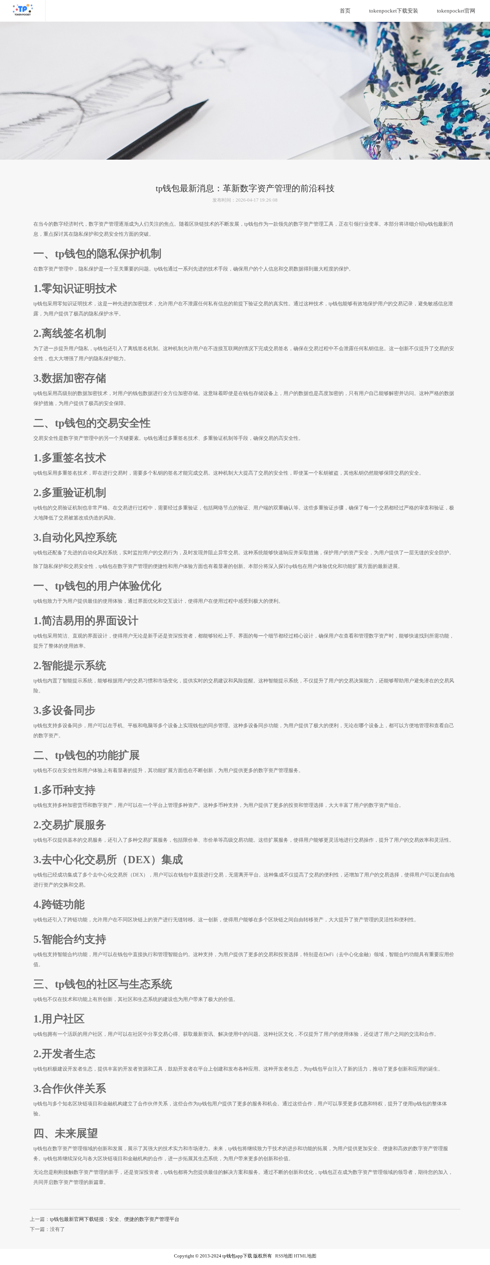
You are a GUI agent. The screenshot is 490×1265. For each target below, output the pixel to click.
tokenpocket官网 (456, 11)
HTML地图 (305, 1256)
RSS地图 (284, 1256)
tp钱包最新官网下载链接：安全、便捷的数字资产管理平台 (114, 1219)
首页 (345, 11)
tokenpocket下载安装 (393, 11)
